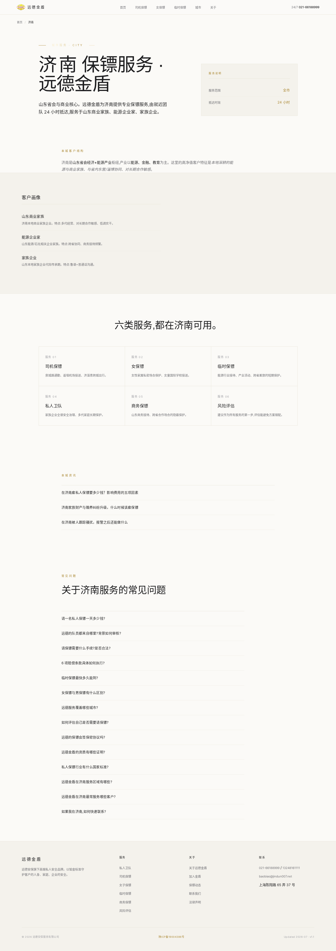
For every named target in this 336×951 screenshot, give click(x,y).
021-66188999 (269, 868)
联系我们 (195, 893)
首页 (123, 7)
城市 (198, 7)
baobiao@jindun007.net (275, 876)
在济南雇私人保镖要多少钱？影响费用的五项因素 (100, 492)
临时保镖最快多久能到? (79, 678)
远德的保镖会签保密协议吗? (83, 737)
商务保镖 (139, 406)
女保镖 (160, 7)
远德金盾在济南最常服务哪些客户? (88, 796)
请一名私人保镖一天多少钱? (83, 618)
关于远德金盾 (198, 868)
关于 (213, 7)
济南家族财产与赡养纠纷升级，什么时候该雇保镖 (100, 507)
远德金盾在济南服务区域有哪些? (86, 782)
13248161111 (291, 868)
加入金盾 (195, 876)
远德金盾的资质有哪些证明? (83, 752)
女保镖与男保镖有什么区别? (83, 693)
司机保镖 (141, 7)
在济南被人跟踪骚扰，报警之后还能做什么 (94, 522)
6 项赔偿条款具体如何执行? (83, 663)
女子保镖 (125, 885)
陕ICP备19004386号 (171, 936)
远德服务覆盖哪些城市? (79, 707)
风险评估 (226, 406)
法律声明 (195, 902)
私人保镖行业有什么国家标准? (85, 767)
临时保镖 (180, 7)
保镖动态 (195, 885)
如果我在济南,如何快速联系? (83, 811)
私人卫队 (53, 406)
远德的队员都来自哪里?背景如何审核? (91, 633)
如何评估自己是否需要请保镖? (85, 722)
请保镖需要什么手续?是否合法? (86, 648)
